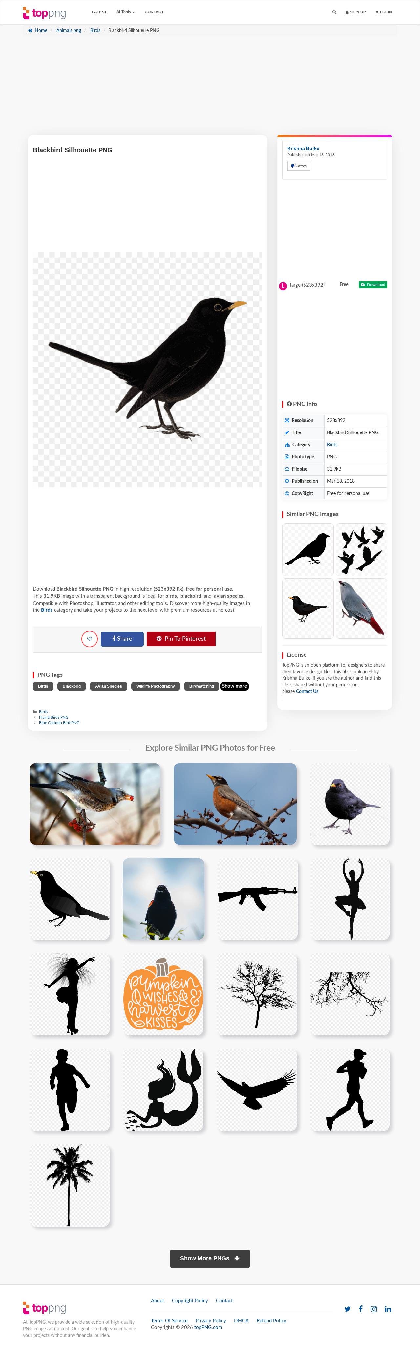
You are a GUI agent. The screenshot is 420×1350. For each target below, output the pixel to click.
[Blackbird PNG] (308, 608)
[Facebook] (361, 1309)
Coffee (300, 166)
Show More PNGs (205, 1258)
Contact (154, 12)
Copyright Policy (190, 1300)
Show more (234, 686)
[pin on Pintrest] (151, 771)
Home (40, 30)
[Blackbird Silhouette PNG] (308, 550)
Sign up (357, 12)
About (157, 1300)
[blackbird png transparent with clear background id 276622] (350, 803)
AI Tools (124, 12)
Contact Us (307, 691)
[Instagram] (374, 1309)
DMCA (241, 1320)
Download (375, 285)
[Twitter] (347, 1309)
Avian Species (108, 686)
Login (385, 12)
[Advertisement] (210, 89)
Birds (94, 30)
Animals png (68, 30)
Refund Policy (271, 1320)
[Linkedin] (388, 1309)
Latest (99, 12)
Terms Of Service (169, 1320)
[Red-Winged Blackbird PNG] (361, 608)
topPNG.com (208, 1327)
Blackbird (72, 686)
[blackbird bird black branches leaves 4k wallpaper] (163, 898)
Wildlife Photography (155, 686)
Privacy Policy (211, 1320)
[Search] (334, 12)
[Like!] (89, 639)
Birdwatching (201, 686)
